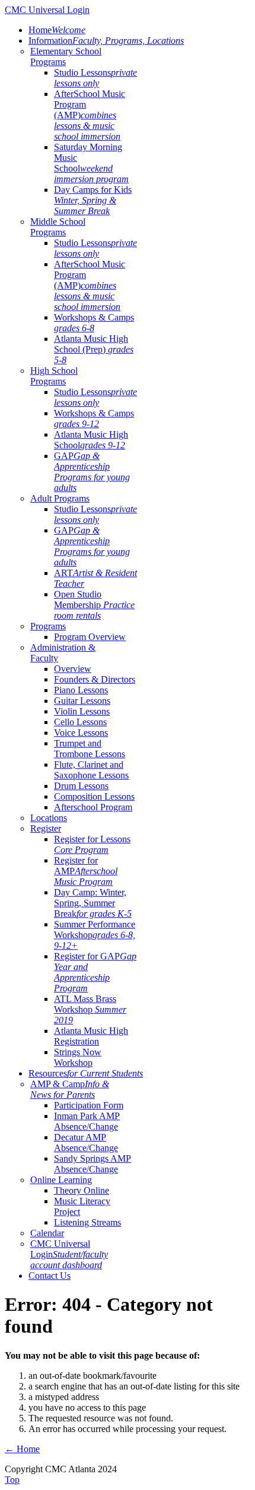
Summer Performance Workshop (94, 935)
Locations (48, 818)
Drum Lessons (81, 786)
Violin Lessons (82, 711)
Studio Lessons (95, 77)
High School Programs (54, 376)
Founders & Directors (94, 679)
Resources (85, 1073)
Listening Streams (87, 1222)
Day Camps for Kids (93, 200)
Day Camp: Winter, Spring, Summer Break (93, 903)
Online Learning (61, 1180)
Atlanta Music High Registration (91, 1036)
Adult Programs (60, 498)
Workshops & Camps (94, 322)
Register (45, 828)
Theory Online (81, 1190)
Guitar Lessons (82, 701)
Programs (48, 626)
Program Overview (90, 637)
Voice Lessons (81, 733)
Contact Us (49, 1276)
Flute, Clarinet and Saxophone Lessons (91, 769)
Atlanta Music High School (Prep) (93, 349)
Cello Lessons (80, 722)
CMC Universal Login (69, 1254)
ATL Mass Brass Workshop (90, 1009)
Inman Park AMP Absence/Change (87, 1121)
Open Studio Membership (94, 604)
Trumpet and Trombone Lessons (89, 748)
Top (12, 1480)
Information (106, 40)
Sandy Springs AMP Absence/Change (92, 1163)
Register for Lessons (92, 844)
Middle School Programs (57, 226)
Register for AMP (85, 871)
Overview (72, 669)
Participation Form (88, 1105)
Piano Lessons (81, 690)
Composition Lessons (94, 796)
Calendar (47, 1233)
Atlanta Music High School (91, 439)
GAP (92, 472)
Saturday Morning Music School (91, 163)
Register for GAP (95, 972)
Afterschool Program (93, 807)
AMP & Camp (69, 1089)
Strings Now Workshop (77, 1057)
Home (56, 30)
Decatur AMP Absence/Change (86, 1142)
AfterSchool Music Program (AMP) (89, 115)
